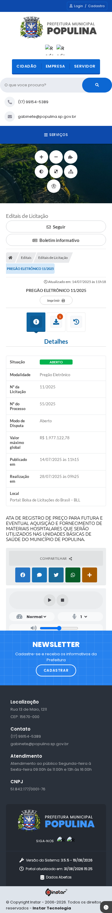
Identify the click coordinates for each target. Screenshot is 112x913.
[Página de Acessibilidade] (53, 186)
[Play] (50, 600)
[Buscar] (97, 85)
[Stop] (62, 600)
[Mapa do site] (70, 171)
